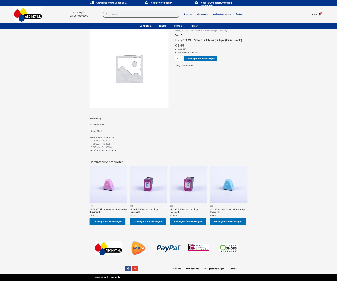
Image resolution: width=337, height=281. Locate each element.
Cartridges (145, 25)
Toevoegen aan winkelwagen (201, 58)
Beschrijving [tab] (95, 118)
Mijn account (202, 14)
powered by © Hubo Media (107, 277)
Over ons (188, 14)
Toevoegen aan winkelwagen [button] (107, 221)
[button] (128, 268)
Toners (162, 25)
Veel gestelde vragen (222, 14)
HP (183, 31)
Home (177, 31)
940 (187, 31)
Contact (239, 14)
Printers (178, 25)
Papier (193, 25)
